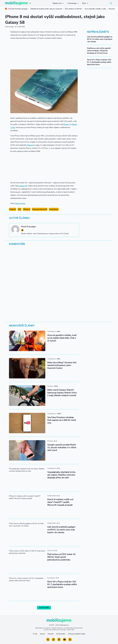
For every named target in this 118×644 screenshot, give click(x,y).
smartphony (53, 209)
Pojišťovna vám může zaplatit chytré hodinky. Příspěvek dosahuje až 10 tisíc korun (99, 50)
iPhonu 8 (30, 145)
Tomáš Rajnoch (51, 331)
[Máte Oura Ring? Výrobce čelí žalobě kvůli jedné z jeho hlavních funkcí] (27, 368)
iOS (19, 209)
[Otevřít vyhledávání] (111, 3)
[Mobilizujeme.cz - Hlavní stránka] (16, 3)
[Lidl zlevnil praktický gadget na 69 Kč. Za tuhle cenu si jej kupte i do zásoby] (27, 532)
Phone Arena (20, 203)
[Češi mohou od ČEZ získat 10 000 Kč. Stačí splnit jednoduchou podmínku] (27, 560)
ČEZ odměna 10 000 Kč (73, 9)
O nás (35, 634)
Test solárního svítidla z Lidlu (95, 9)
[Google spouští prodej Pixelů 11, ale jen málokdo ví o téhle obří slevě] (27, 450)
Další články (44, 608)
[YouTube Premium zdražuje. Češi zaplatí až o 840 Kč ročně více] (27, 423)
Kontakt (50, 634)
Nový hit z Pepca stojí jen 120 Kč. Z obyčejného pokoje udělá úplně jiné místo (99, 62)
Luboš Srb (50, 550)
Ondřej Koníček (51, 496)
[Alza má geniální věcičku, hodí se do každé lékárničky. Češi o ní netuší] (27, 341)
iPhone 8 (26, 209)
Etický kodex (60, 634)
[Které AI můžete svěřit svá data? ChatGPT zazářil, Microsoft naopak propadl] (27, 505)
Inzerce (42, 634)
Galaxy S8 (23, 186)
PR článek (50, 386)
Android (12, 209)
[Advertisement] (44, 54)
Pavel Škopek (51, 578)
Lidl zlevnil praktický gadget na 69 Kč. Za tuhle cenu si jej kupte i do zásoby (99, 39)
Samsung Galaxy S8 (39, 209)
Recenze (112, 9)
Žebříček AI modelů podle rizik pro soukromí (46, 9)
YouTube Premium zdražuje (17, 9)
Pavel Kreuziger (9, 27)
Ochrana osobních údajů (76, 634)
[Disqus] (59, 270)
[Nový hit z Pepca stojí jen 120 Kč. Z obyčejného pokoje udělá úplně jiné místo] (27, 587)
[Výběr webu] (30, 3)
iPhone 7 (66, 124)
